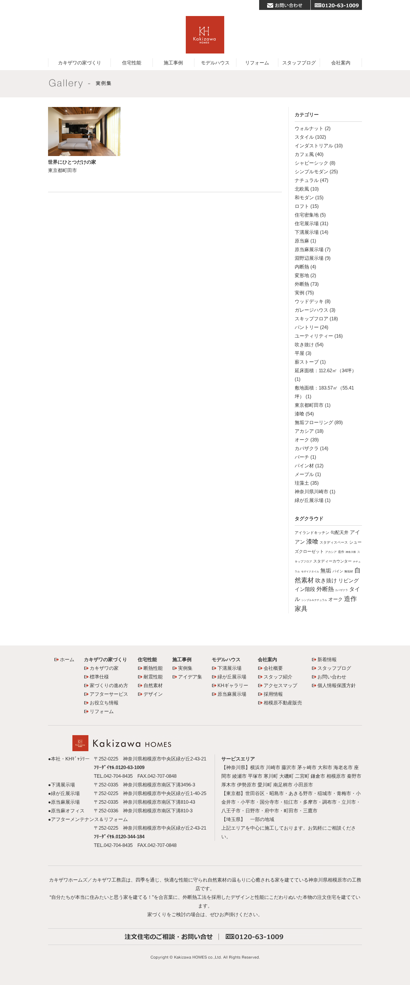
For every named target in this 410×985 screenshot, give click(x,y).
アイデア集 (190, 676)
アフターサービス (109, 694)
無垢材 (348, 571)
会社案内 (340, 62)
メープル (304, 474)
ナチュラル (307, 180)
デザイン (153, 694)
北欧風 (302, 189)
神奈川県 (351, 552)
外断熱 (302, 284)
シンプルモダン (311, 171)
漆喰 (299, 413)
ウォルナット (309, 128)
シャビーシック (311, 163)
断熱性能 (153, 668)
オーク (302, 439)
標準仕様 (99, 676)
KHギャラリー (232, 685)
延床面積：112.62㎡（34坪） (326, 370)
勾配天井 (339, 532)
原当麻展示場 (309, 249)
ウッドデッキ (309, 301)
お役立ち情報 (104, 702)
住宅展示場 (307, 223)
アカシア (304, 431)
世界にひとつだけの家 (72, 162)
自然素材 (153, 685)
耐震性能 (153, 676)
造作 (341, 552)
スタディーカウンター (332, 561)
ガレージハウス (311, 310)
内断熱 (302, 266)
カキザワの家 (104, 668)
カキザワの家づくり (79, 62)
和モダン (304, 197)
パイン (337, 571)
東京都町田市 (309, 405)
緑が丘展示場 (309, 500)
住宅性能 (131, 62)
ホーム (67, 659)
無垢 (325, 570)
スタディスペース (334, 542)
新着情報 (327, 659)
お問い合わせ (331, 676)
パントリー (307, 327)
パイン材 (304, 465)
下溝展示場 (307, 232)
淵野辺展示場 (309, 258)
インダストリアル (314, 145)
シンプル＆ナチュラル (314, 600)
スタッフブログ (299, 62)
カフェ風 (304, 154)
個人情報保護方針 (336, 685)
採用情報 (273, 694)
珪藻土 (302, 483)
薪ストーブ (307, 362)
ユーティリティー (314, 336)
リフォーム (257, 62)
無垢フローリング (314, 422)
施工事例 (173, 62)
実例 (299, 292)
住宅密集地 (307, 215)
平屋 (299, 353)
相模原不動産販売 (283, 702)
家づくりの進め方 (109, 685)
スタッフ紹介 (278, 676)
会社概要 (273, 668)
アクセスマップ (280, 685)
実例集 (185, 668)
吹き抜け (304, 344)
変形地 (302, 275)
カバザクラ (307, 448)
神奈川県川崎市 (311, 491)
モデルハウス (215, 62)
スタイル (304, 137)
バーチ (302, 457)
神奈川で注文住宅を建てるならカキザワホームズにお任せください (205, 34)
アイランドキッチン (312, 532)
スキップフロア (311, 318)
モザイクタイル (310, 571)
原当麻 (302, 240)
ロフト (302, 206)
